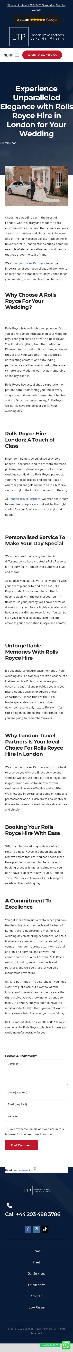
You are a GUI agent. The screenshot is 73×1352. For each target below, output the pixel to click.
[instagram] (36, 1229)
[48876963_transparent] (36, 26)
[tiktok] (45, 1229)
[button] (36, 20)
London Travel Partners (29, 263)
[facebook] (28, 1229)
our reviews (20, 1170)
